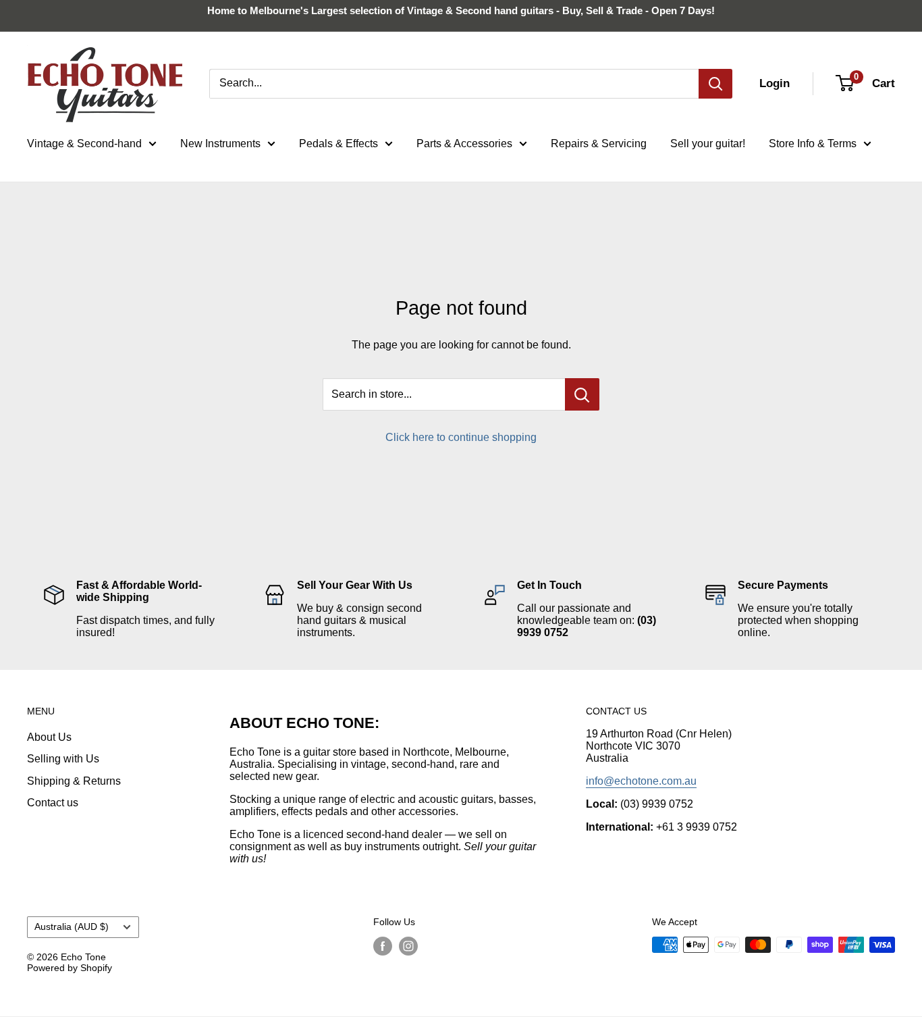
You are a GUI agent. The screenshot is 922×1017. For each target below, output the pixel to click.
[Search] (715, 84)
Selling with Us (63, 758)
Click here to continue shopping (461, 437)
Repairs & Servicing (599, 143)
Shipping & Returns (74, 781)
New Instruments (220, 143)
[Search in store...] (582, 394)
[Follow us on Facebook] (382, 946)
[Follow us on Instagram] (408, 946)
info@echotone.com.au (641, 781)
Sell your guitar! (707, 143)
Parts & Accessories (464, 143)
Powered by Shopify (69, 967)
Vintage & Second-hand (84, 143)
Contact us (52, 802)
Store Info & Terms (813, 143)
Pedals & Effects (338, 143)
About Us (49, 737)
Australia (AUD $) (71, 927)
